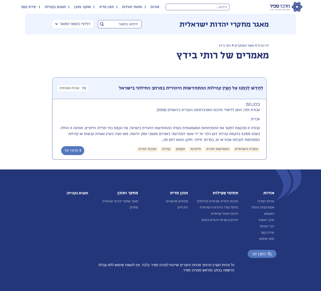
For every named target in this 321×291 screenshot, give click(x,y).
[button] (72, 150)
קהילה (166, 149)
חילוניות (195, 149)
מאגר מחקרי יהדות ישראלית (120, 201)
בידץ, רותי (253, 104)
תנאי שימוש (266, 239)
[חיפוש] (169, 7)
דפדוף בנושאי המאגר (75, 24)
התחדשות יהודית (217, 149)
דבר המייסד (266, 226)
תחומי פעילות (132, 7)
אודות (154, 7)
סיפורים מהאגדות (177, 201)
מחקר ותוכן (82, 7)
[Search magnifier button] (102, 24)
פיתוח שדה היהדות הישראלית (219, 207)
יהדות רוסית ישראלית (224, 214)
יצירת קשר (28, 7)
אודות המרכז (265, 201)
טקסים (180, 149)
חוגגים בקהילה (55, 7)
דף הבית (263, 46)
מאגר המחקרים (244, 46)
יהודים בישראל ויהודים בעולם (219, 220)
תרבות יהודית (147, 149)
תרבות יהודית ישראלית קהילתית (217, 201)
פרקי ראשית (266, 220)
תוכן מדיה (106, 7)
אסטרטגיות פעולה (262, 207)
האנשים (269, 214)
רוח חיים (183, 207)
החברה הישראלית (246, 149)
